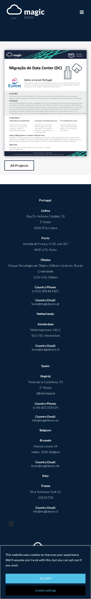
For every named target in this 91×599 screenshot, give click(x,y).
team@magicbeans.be (45, 466)
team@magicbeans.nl (45, 349)
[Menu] (11, 523)
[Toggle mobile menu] (82, 12)
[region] (45, 572)
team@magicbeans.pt (45, 304)
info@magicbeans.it (45, 511)
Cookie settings (45, 590)
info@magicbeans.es (45, 420)
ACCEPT (46, 578)
